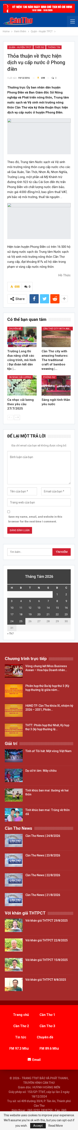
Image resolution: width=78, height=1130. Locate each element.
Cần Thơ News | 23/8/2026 (42, 855)
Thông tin (54, 47)
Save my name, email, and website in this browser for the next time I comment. (35, 519)
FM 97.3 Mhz (19, 1048)
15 (57, 607)
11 (20, 607)
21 (48, 614)
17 (11, 614)
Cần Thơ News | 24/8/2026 (42, 835)
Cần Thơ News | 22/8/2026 (42, 875)
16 (66, 607)
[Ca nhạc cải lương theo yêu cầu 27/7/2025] (22, 385)
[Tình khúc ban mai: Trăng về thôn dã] (14, 814)
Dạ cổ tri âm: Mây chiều (41, 770)
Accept (38, 1125)
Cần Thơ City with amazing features (58, 328)
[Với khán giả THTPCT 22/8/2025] (14, 945)
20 (38, 614)
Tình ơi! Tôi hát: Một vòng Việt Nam (48, 751)
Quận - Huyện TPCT (20, 47)
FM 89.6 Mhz (49, 1048)
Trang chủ (21, 1015)
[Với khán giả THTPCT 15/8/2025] (14, 964)
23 (66, 614)
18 (20, 614)
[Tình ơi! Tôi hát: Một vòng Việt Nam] (14, 755)
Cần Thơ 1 (47, 1015)
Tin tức (20, 1037)
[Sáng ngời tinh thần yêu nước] (56, 385)
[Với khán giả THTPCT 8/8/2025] (14, 984)
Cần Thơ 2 (21, 1026)
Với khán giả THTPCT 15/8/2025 (46, 960)
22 (57, 614)
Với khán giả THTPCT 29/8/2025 (46, 920)
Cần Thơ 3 (47, 1026)
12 (29, 607)
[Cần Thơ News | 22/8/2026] (14, 880)
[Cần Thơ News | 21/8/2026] (14, 899)
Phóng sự (49, 377)
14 (48, 607)
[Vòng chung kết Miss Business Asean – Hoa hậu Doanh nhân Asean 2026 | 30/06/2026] (14, 671)
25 (20, 621)
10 (11, 607)
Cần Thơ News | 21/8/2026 (42, 895)
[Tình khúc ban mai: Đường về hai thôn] (14, 795)
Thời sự (39, 47)
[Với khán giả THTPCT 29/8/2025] (14, 925)
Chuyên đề (15, 328)
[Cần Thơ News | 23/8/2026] (14, 860)
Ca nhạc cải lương (20, 377)
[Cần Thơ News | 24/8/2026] (14, 840)
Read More (55, 1125)
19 (29, 614)
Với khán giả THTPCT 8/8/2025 (45, 979)
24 (11, 621)
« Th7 (10, 633)
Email (36, 1060)
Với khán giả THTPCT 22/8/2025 (46, 940)
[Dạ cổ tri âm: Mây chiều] (14, 775)
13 (38, 607)
